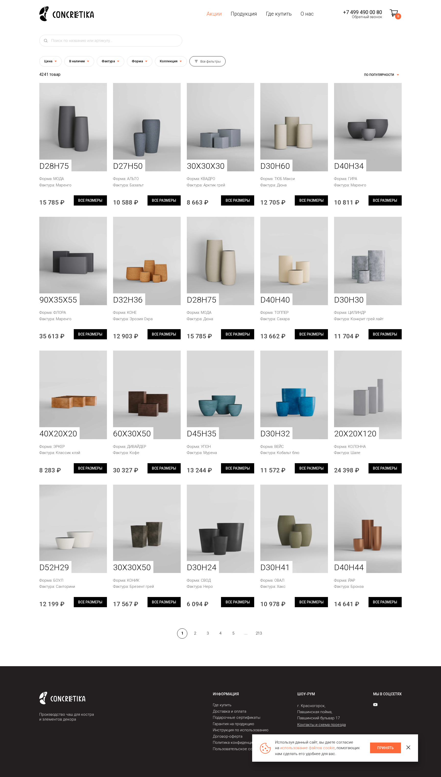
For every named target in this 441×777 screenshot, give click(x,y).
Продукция (244, 14)
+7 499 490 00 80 (362, 12)
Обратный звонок (367, 17)
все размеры (90, 200)
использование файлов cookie (307, 748)
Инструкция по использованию (240, 730)
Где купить (279, 14)
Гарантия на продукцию (233, 724)
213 (259, 633)
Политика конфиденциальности (241, 742)
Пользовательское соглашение (241, 749)
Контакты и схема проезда (321, 724)
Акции (214, 14)
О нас (307, 14)
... (246, 633)
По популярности (379, 75)
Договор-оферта (227, 736)
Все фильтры (210, 61)
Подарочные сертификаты (236, 717)
